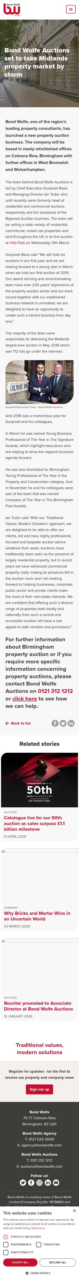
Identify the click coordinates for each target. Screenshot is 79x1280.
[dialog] (39, 1243)
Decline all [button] (57, 1262)
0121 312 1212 (55, 691)
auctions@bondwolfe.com (42, 1166)
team (17, 182)
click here (24, 698)
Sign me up (39, 1089)
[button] (39, 1273)
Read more (38, 1228)
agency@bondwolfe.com (41, 1145)
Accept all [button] (20, 1262)
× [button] (74, 1211)
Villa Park (17, 243)
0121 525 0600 (41, 1139)
